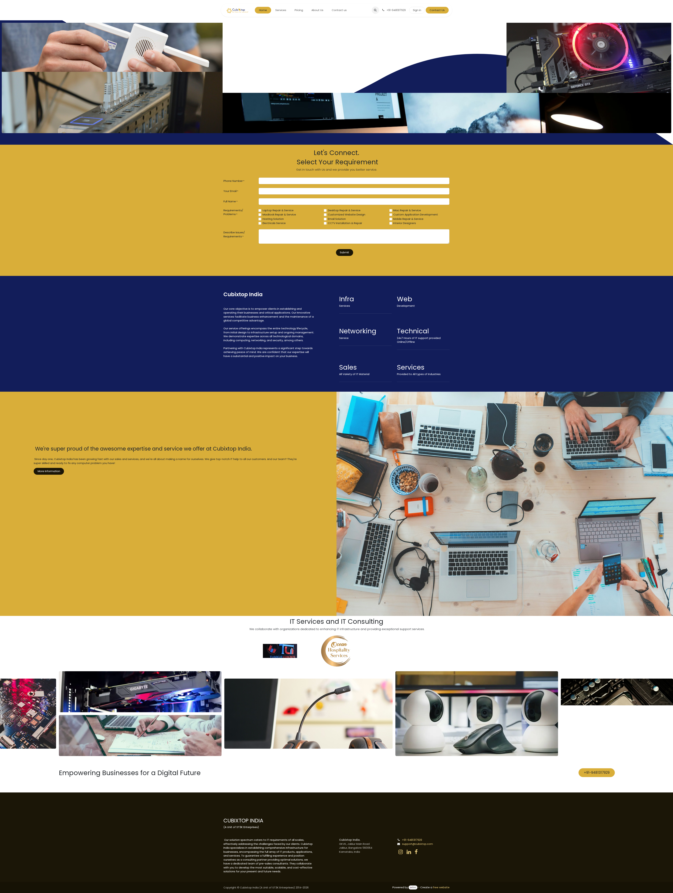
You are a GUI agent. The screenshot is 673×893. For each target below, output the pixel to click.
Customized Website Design (346, 214)
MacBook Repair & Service (279, 214)
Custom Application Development (415, 214)
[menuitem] (263, 10)
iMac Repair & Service (407, 210)
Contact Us (437, 10)
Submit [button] (344, 252)
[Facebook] (416, 851)
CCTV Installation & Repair (345, 223)
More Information (49, 471)
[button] (375, 10)
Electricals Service (274, 223)
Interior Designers (404, 223)
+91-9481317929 (597, 772)
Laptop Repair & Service (278, 210)
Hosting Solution (273, 219)
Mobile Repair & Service (408, 219)
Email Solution (337, 219)
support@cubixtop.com (417, 844)
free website (441, 887)
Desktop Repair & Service (344, 210)
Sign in (417, 10)
